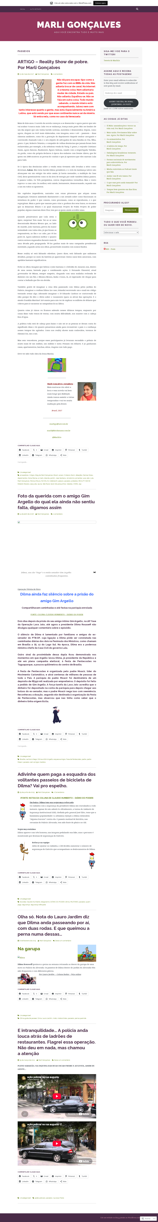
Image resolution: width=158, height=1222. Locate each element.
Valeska (69, 484)
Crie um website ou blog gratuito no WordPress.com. (120, 1217)
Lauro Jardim (47, 1018)
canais (61, 475)
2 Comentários (59, 792)
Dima (40, 1018)
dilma (67, 902)
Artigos (31, 475)
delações (79, 475)
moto (55, 1018)
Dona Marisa (32, 478)
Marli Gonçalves (79, 25)
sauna (40, 484)
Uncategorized (25, 472)
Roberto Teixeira (23, 484)
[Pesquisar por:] (115, 210)
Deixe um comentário (63, 941)
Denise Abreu (88, 475)
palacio (60, 481)
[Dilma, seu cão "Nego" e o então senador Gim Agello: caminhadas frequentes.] (57, 544)
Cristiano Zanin (69, 475)
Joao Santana (61, 478)
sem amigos (34, 762)
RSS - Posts (110, 249)
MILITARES (74, 902)
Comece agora (100, 3)
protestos (74, 481)
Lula (91, 478)
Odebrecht (53, 481)
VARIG (75, 484)
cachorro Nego (31, 759)
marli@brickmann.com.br (58, 430)
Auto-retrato (35, 9)
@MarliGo (56, 437)
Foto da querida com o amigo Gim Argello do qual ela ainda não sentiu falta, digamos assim (56, 501)
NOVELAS (45, 481)
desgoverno (45, 902)
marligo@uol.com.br (58, 424)
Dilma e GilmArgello (45, 759)
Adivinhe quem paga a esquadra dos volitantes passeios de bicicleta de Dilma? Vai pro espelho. (57, 780)
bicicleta (23, 902)
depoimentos (22, 478)
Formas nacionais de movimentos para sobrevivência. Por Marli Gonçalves (121, 162)
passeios (67, 481)
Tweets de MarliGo (112, 60)
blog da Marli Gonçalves (44, 475)
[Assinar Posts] (105, 249)
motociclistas (62, 1018)
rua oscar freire (58, 1198)
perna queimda (80, 1018)
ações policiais (40, 1198)
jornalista (78, 478)
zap (80, 484)
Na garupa (29, 948)
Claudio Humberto (33, 902)
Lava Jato (86, 478)
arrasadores (24, 475)
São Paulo (46, 484)
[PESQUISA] (137, 9)
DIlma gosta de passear (28, 1018)
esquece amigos (60, 759)
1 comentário (57, 74)
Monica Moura (35, 481)
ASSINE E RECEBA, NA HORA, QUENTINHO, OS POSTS (121, 102)
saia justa (33, 484)
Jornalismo (70, 478)
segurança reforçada (38, 905)
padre (84, 759)
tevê (52, 484)
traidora (43, 762)
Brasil (56, 475)
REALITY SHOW (84, 481)
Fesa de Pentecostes (73, 759)
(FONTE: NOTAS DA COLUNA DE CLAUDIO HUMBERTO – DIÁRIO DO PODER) (56, 798)
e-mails (40, 478)
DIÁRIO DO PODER (57, 902)
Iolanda (47, 478)
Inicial (22, 9)
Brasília (22, 759)
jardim (52, 478)
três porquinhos (60, 484)
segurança (26, 905)
